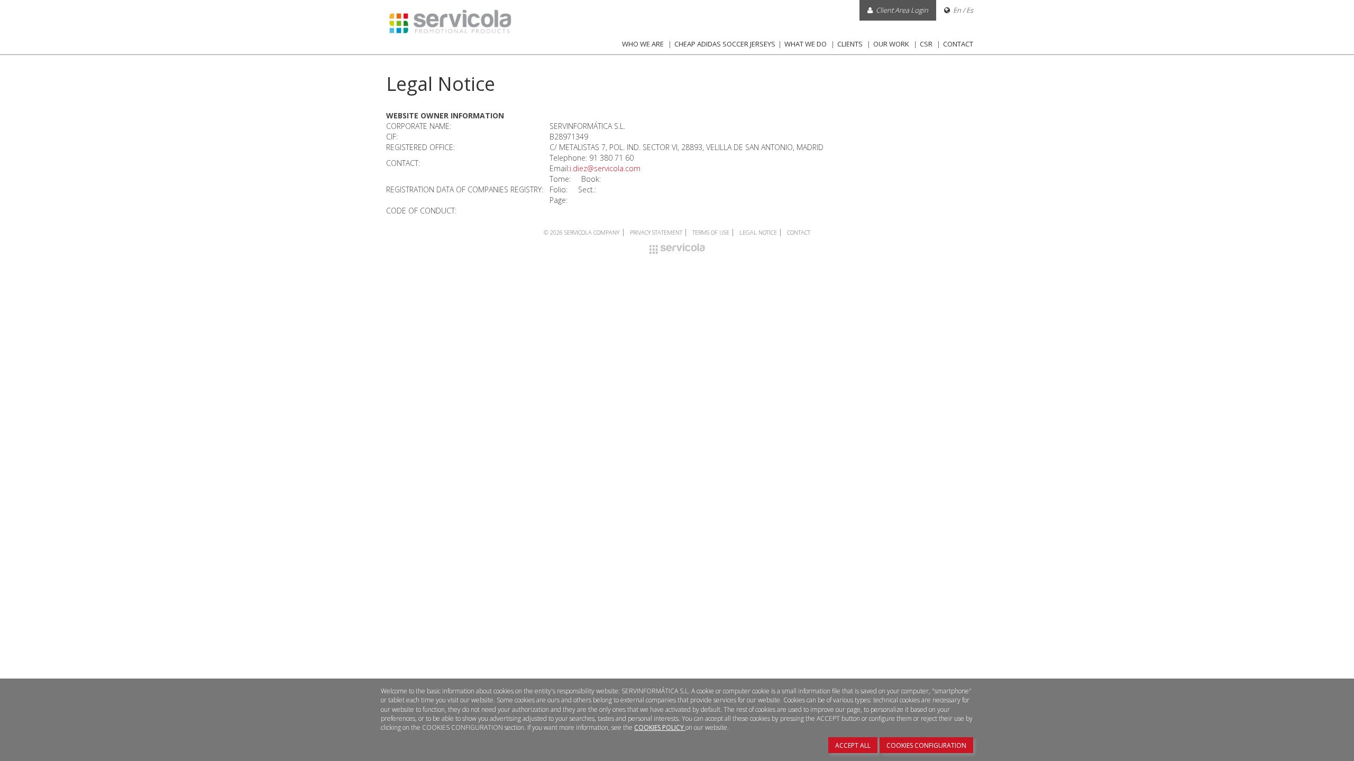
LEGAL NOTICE (759, 232)
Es (969, 10)
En (957, 10)
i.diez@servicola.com (605, 168)
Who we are (643, 44)
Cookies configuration (926, 745)
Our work (891, 44)
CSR (926, 44)
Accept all (853, 745)
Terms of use (711, 232)
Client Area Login (902, 10)
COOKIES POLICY (659, 727)
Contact (958, 44)
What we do (805, 44)
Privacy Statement (657, 232)
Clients (850, 44)
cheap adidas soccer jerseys (724, 44)
